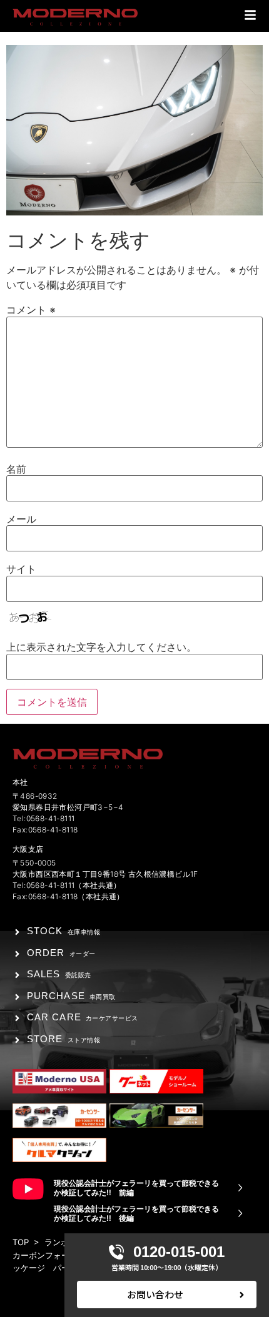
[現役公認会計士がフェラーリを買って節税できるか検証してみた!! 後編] (240, 1213)
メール (21, 519)
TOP (21, 1242)
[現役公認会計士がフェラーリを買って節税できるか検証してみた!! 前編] (240, 1187)
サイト (21, 569)
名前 (16, 469)
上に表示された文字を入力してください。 (101, 647)
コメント (31, 310)
